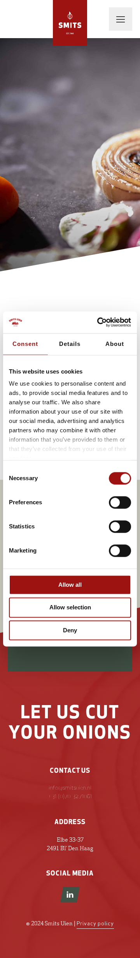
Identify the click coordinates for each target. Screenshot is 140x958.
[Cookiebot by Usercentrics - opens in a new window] (98, 322)
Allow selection (70, 607)
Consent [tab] (25, 343)
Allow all (70, 584)
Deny (70, 630)
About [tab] (114, 343)
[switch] (120, 502)
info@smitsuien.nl (70, 788)
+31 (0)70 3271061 (70, 797)
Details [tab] (69, 343)
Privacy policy (95, 924)
